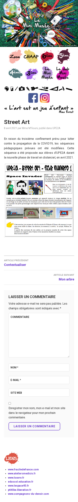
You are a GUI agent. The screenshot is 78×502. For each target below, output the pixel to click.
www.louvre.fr (16, 477)
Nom (14, 367)
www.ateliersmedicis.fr (22, 473)
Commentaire (20, 317)
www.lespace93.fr (18, 485)
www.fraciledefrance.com (23, 469)
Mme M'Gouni (30, 128)
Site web (16, 392)
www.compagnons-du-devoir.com (28, 493)
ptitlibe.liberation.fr (19, 489)
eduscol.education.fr (20, 481)
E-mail (16, 380)
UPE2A (56, 128)
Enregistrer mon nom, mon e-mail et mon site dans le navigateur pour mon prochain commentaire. (37, 412)
